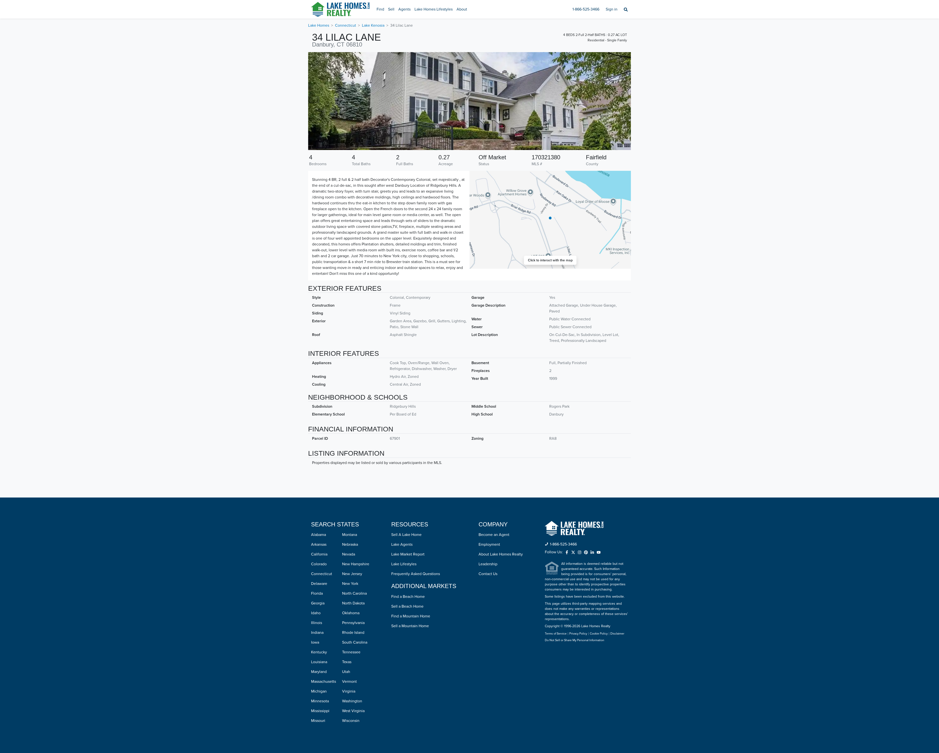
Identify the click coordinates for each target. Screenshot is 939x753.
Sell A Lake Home (406, 534)
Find (380, 9)
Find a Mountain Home (410, 616)
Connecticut (345, 25)
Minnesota (320, 701)
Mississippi (320, 710)
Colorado (319, 564)
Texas (346, 662)
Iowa (315, 642)
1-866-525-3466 (585, 9)
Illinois (316, 622)
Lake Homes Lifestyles (433, 9)
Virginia (348, 691)
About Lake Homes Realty (501, 554)
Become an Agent (494, 534)
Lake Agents (402, 544)
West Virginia (353, 710)
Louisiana (319, 662)
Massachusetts (323, 681)
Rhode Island (353, 632)
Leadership (488, 564)
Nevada (348, 554)
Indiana (317, 632)
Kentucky (319, 652)
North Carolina (354, 593)
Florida (317, 593)
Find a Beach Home (408, 596)
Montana (349, 534)
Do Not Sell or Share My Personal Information (574, 640)
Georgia (317, 603)
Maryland (319, 671)
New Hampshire (355, 564)
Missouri (318, 720)
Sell (391, 9)
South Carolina (354, 642)
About (462, 9)
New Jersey (352, 573)
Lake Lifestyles (403, 564)
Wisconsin (350, 720)
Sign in (611, 9)
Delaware (319, 583)
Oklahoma (350, 613)
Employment (489, 544)
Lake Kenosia (373, 25)
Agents (404, 9)
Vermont (349, 681)
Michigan (319, 691)
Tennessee (351, 652)
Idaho (316, 613)
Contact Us (488, 573)
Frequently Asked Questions (415, 573)
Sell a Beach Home (407, 606)
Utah (346, 671)
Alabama (318, 534)
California (319, 554)
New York (350, 583)
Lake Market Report (408, 554)
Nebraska (350, 544)
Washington (352, 701)
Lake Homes (318, 25)
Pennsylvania (353, 622)
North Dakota (353, 603)
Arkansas (318, 544)
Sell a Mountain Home (410, 626)
